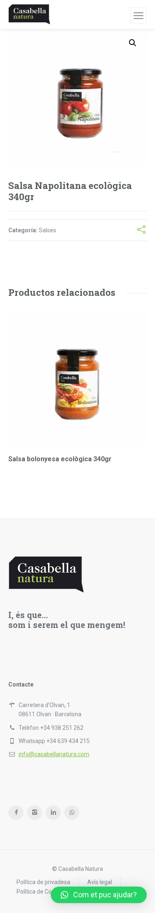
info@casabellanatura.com (54, 754)
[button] (99, 895)
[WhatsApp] (71, 812)
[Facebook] (16, 812)
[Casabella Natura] (29, 14)
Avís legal (99, 882)
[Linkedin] (53, 812)
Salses (47, 230)
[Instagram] (34, 812)
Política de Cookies (41, 891)
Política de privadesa (43, 882)
